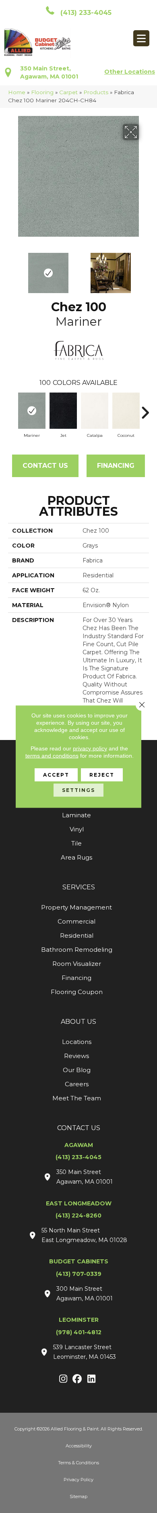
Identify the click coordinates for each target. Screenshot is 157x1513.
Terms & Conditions (78, 1462)
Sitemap (78, 1496)
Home (16, 92)
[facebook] (77, 1379)
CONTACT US (78, 1128)
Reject (101, 775)
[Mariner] (32, 411)
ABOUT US (78, 1021)
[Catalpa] (94, 411)
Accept (56, 775)
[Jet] (63, 411)
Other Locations (129, 71)
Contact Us (45, 465)
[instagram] (63, 1379)
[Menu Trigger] (141, 38)
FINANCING (115, 465)
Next (145, 269)
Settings (78, 790)
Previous (12, 269)
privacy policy (90, 748)
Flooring (42, 92)
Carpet (68, 92)
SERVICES (78, 887)
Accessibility (79, 1446)
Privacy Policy (78, 1479)
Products (95, 92)
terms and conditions (51, 755)
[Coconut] (126, 411)
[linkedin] (91, 1379)
